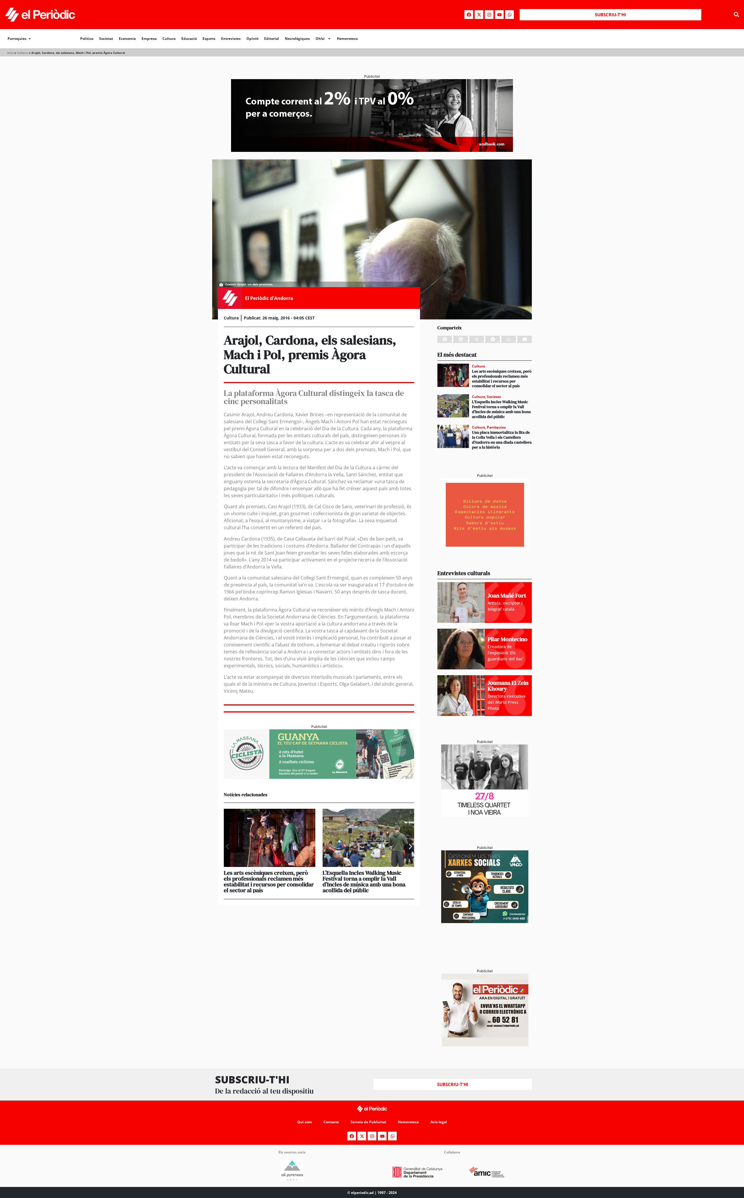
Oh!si (320, 38)
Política (86, 38)
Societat (106, 38)
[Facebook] (468, 14)
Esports (209, 38)
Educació (189, 38)
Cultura (169, 38)
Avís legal (438, 1121)
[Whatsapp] (509, 14)
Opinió (252, 38)
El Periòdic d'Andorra (269, 298)
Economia (127, 38)
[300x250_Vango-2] (484, 921)
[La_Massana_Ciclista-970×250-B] (319, 777)
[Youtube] (499, 14)
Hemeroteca (347, 38)
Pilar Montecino (507, 639)
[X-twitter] (479, 14)
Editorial (271, 38)
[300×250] (484, 549)
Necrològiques (297, 38)
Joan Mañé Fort (507, 595)
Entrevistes (231, 38)
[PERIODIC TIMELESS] (484, 815)
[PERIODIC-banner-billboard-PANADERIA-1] (372, 150)
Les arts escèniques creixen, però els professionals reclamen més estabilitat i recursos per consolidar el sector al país (269, 881)
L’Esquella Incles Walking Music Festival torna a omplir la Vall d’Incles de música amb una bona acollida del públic (364, 881)
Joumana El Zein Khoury (508, 686)
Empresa (149, 38)
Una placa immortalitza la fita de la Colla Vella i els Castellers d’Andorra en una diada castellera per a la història (502, 439)
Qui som (304, 1121)
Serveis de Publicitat (368, 1121)
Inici (10, 53)
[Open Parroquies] (29, 38)
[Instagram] (489, 14)
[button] (736, 14)
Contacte (331, 1121)
